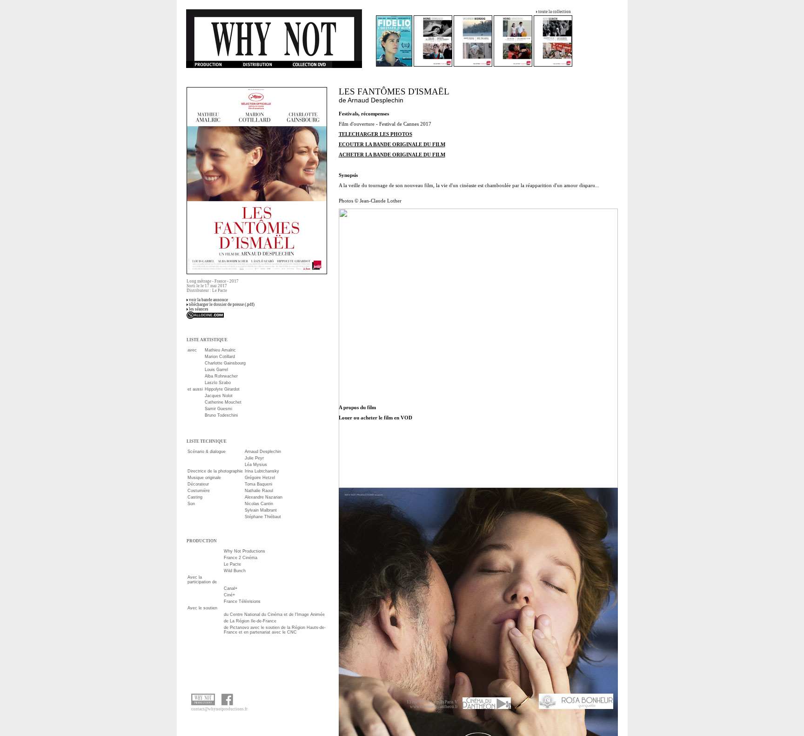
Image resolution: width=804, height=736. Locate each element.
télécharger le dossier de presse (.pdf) (222, 304)
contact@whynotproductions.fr (219, 709)
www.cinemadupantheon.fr (434, 706)
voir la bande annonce (208, 299)
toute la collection (554, 11)
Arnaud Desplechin (375, 100)
